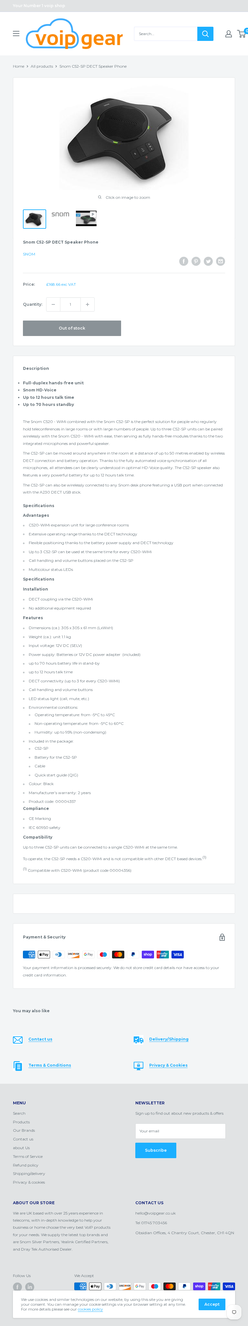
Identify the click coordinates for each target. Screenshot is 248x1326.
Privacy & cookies (29, 1182)
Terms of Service (28, 1156)
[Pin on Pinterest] (196, 261)
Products (21, 1121)
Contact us (23, 1139)
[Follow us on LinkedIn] (29, 1287)
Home (18, 66)
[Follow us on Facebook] (17, 1287)
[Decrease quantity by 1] (53, 304)
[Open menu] (16, 33)
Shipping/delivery (29, 1173)
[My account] (228, 33)
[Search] (205, 34)
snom (29, 254)
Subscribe (156, 1150)
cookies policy (90, 1309)
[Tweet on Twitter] (208, 261)
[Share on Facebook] (183, 261)
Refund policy (25, 1165)
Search (19, 1113)
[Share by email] (220, 261)
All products (42, 66)
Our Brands (24, 1130)
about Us (21, 1147)
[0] (242, 34)
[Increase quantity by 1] (87, 304)
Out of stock (72, 328)
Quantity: (32, 304)
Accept (212, 1304)
